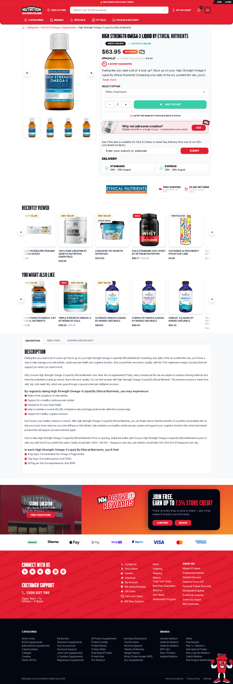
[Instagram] (32, 572)
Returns (157, 577)
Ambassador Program (164, 599)
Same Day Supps (192, 599)
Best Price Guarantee (164, 585)
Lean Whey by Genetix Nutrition (109, 252)
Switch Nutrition (194, 656)
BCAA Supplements (32, 642)
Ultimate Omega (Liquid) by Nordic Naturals (110, 319)
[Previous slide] (27, 73)
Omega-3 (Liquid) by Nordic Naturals (181, 319)
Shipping (157, 573)
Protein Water (98, 649)
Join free (162, 522)
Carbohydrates (30, 649)
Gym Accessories (66, 645)
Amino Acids (28, 638)
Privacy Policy (193, 679)
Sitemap (207, 679)
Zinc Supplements (133, 660)
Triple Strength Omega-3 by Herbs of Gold (75, 319)
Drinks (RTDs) (29, 660)
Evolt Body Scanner (193, 595)
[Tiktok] (63, 572)
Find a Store (131, 568)
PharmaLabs (192, 642)
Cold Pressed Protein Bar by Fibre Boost (38, 252)
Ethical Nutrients (172, 36)
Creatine (26, 656)
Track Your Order (162, 581)
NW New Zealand (134, 601)
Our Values (158, 594)
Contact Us (130, 564)
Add (198, 127)
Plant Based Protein (101, 652)
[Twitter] (48, 572)
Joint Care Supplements (70, 652)
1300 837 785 (37, 593)
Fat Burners (63, 638)
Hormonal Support (67, 649)
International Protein (196, 649)
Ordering (157, 568)
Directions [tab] (53, 340)
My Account (131, 582)
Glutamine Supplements (69, 642)
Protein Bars (97, 656)
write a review (115, 43)
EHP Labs (165, 649)
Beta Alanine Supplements (35, 645)
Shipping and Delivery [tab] (80, 340)
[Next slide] (91, 73)
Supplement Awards (193, 572)
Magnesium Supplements (70, 660)
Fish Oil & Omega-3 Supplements (58, 27)
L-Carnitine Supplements (70, 656)
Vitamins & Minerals (134, 649)
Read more (109, 79)
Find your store (41, 514)
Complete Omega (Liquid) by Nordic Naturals (148, 319)
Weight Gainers (132, 652)
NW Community (191, 603)
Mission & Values (191, 568)
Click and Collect (134, 596)
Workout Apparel (133, 645)
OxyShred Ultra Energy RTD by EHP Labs (184, 252)
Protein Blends (99, 645)
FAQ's (156, 564)
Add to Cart (173, 104)
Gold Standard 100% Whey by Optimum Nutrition (149, 252)
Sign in (183, 522)
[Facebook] (25, 572)
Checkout (130, 577)
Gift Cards (130, 591)
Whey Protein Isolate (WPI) (138, 656)
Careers (129, 573)
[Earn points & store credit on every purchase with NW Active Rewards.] (142, 52)
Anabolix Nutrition (169, 645)
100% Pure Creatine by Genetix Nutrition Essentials (73, 254)
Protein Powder (99, 642)
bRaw (189, 638)
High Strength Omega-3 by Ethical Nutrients (39, 319)
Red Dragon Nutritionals (198, 660)
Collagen (26, 652)
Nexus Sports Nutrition (198, 652)
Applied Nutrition (169, 656)
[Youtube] (40, 572)
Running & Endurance (135, 638)
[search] (165, 10)
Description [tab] (32, 340)
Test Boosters (131, 642)
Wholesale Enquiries (193, 590)
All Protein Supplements (103, 638)
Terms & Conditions (174, 679)
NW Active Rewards (135, 586)
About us (157, 590)
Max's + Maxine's (195, 645)
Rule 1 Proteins (168, 652)
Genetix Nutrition (169, 638)
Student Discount (192, 577)
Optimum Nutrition (169, 642)
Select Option (111, 86)
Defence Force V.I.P (193, 581)
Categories (33, 27)
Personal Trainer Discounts (197, 586)
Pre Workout (98, 660)
